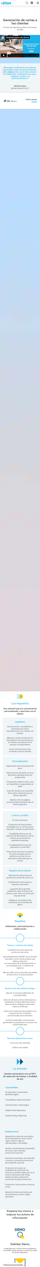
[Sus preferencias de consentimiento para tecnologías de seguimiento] (13, 1265)
